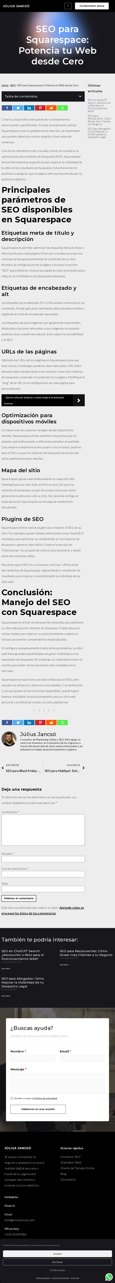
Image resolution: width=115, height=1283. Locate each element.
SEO (13, 85)
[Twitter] (18, 107)
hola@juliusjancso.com (19, 1220)
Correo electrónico (15, 868)
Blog (63, 1173)
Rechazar (57, 1262)
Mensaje (18, 1069)
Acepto (57, 1253)
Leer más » (6, 968)
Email (65, 1051)
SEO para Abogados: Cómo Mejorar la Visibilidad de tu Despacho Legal (22, 982)
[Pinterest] (40, 107)
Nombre (8, 853)
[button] (92, 6)
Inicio (4, 85)
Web (4, 883)
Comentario (10, 811)
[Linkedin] (29, 107)
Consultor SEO (70, 1156)
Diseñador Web (70, 1162)
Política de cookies (43, 1278)
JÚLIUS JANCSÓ (16, 6)
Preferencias (57, 1270)
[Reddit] (51, 107)
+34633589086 (15, 1234)
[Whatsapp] (62, 107)
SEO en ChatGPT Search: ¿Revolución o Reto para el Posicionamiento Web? (22, 955)
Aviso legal (75, 1278)
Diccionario (68, 1179)
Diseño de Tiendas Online (77, 1168)
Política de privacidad (60, 1278)
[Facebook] (7, 107)
